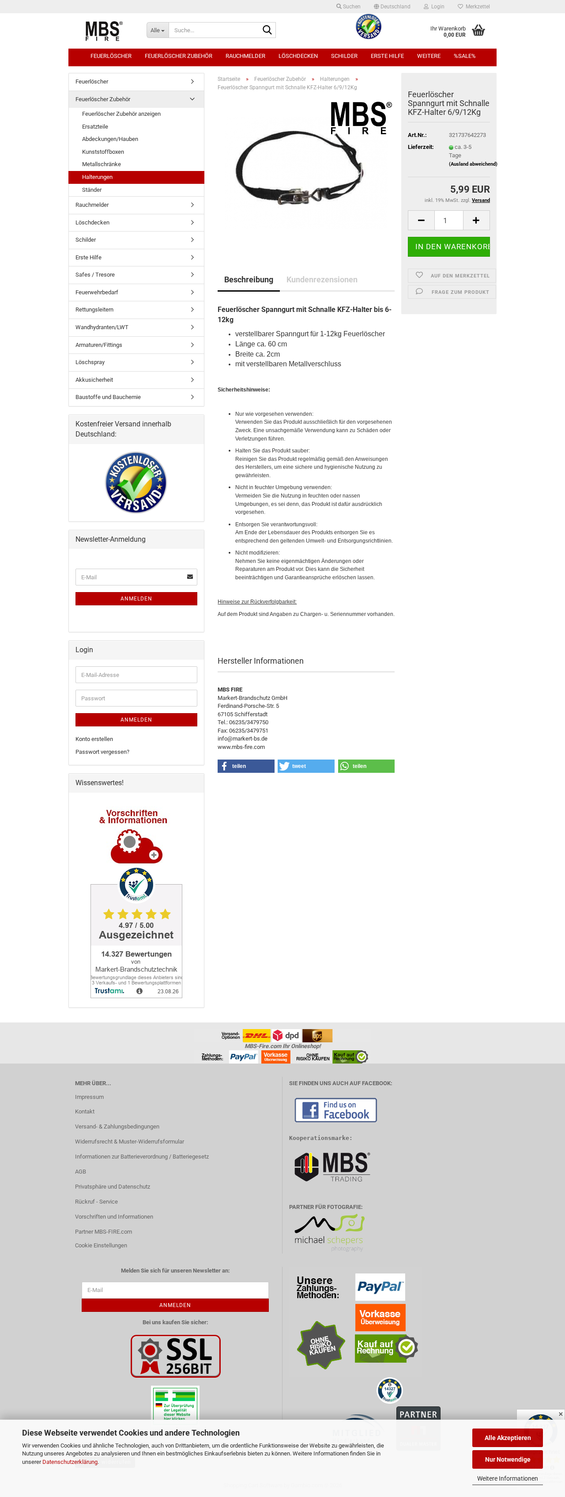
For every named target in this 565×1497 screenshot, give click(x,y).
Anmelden (136, 599)
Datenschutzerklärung (70, 1462)
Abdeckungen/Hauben (110, 139)
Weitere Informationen (507, 1478)
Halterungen (97, 177)
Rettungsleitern (94, 309)
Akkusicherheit (94, 379)
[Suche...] (267, 30)
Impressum (89, 1097)
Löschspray (90, 362)
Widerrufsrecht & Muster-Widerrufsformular (129, 1141)
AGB (80, 1171)
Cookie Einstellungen (101, 1245)
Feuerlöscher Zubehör (178, 56)
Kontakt (84, 1111)
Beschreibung (248, 279)
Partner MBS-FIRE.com (103, 1231)
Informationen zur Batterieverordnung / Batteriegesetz (142, 1156)
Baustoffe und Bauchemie (108, 397)
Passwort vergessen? (102, 751)
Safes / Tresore (95, 274)
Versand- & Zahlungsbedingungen (117, 1126)
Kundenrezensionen (322, 279)
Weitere (429, 56)
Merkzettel (476, 7)
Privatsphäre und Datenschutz (112, 1186)
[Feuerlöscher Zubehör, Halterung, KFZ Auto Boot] (306, 169)
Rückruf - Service (96, 1201)
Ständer (92, 189)
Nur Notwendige (508, 1459)
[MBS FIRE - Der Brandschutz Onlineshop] (104, 31)
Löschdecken (298, 56)
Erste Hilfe (387, 56)
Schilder (344, 56)
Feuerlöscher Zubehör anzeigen (121, 113)
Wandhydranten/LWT (101, 327)
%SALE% (465, 56)
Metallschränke (101, 164)
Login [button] (436, 7)
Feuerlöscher (111, 56)
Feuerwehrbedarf (96, 292)
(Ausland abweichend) (473, 164)
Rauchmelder (245, 56)
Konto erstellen (94, 739)
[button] (392, 6)
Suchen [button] (351, 7)
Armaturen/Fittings (98, 345)
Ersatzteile (95, 126)
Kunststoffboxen (103, 151)
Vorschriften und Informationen (114, 1216)
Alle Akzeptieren (508, 1437)
